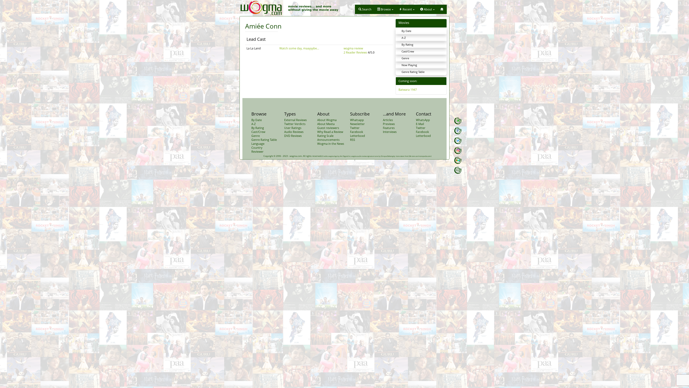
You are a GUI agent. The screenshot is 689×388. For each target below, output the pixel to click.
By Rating (407, 44)
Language (257, 144)
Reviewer (257, 152)
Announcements (328, 140)
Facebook (356, 132)
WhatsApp (423, 120)
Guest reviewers (328, 128)
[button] (365, 9)
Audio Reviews (294, 132)
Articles (388, 120)
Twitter (355, 128)
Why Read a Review (330, 132)
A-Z (404, 38)
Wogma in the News (330, 144)
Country (256, 148)
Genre (405, 58)
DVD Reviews (293, 136)
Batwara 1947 (408, 90)
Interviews (390, 132)
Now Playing (409, 65)
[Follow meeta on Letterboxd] (458, 160)
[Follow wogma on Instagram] (458, 150)
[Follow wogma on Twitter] (458, 140)
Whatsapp (357, 120)
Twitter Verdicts (295, 124)
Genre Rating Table (413, 72)
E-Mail (420, 124)
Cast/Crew (408, 51)
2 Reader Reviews (355, 52)
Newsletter (357, 124)
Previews (389, 124)
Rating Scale (325, 136)
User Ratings (292, 128)
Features (389, 128)
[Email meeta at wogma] (458, 170)
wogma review (353, 48)
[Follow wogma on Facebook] (458, 130)
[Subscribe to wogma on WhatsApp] (458, 120)
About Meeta (326, 124)
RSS (352, 140)
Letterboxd (357, 136)
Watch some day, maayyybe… (299, 48)
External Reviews (295, 120)
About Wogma (327, 120)
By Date (406, 31)
